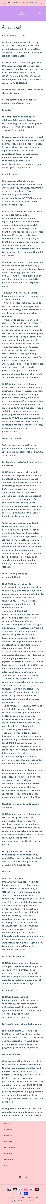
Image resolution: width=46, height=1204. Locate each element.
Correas (8, 1142)
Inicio (7, 1124)
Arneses (8, 1130)
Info (6, 1165)
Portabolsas (10, 1148)
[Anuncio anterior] (4, 3)
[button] (5, 14)
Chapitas (8, 1154)
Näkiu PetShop (20, 1198)
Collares (8, 1136)
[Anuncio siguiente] (41, 3)
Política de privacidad (27, 1201)
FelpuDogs (9, 1159)
